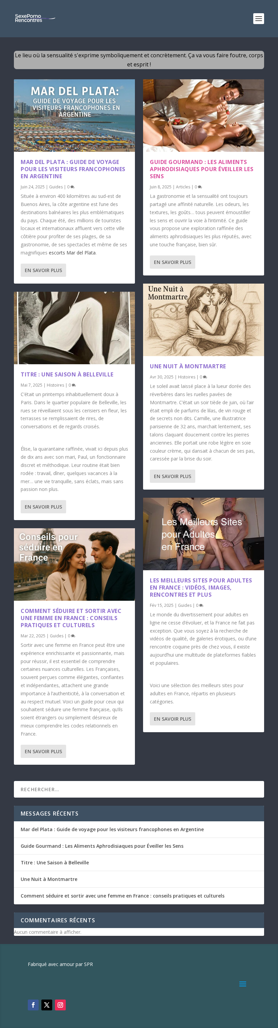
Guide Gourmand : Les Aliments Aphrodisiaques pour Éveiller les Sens (201, 169)
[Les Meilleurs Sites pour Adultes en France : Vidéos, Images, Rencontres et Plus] (203, 534)
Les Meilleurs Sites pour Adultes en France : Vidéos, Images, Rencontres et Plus (201, 587)
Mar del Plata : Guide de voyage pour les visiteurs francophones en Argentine (73, 169)
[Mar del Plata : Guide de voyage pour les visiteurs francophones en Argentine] (74, 115)
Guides (56, 187)
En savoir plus (43, 270)
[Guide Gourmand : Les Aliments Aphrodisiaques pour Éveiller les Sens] (203, 115)
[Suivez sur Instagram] (60, 1005)
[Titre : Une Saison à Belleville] (74, 328)
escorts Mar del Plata (72, 252)
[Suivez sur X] (46, 1005)
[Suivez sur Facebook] (33, 1005)
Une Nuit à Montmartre (188, 366)
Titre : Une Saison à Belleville (67, 374)
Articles (183, 187)
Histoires (55, 385)
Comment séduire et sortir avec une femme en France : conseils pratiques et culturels (71, 618)
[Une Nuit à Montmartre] (203, 320)
